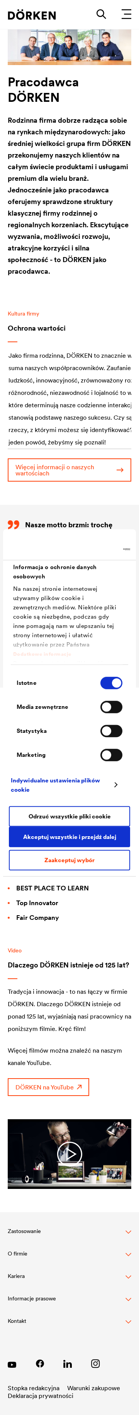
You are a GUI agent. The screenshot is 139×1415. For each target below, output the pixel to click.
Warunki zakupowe (93, 1388)
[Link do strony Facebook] (40, 1363)
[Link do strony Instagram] (95, 1363)
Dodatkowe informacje (42, 654)
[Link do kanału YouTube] (12, 1363)
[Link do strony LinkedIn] (67, 1363)
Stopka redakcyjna (33, 1388)
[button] (69, 1235)
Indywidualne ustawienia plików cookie (55, 785)
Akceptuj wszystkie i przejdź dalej (69, 836)
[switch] (111, 707)
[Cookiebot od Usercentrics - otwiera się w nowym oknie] (98, 549)
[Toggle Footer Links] (69, 1325)
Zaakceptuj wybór (69, 860)
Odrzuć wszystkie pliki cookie (70, 816)
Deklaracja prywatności (40, 1396)
